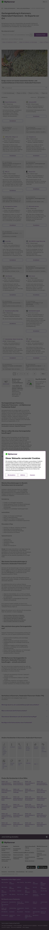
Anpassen (32, 475)
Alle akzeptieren (11, 475)
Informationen (22, 467)
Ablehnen (22, 475)
